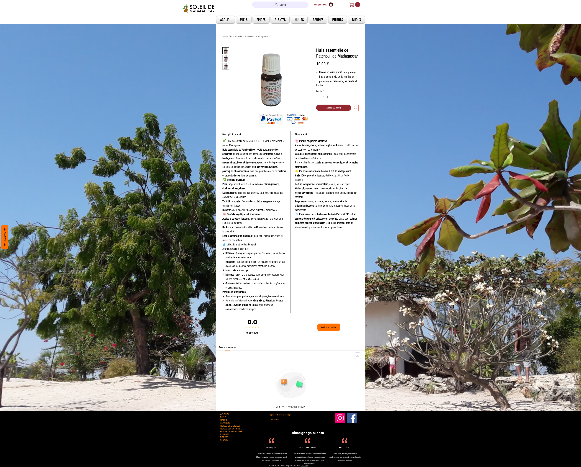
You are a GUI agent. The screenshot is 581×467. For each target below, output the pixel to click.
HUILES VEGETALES (230, 425)
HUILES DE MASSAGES (232, 431)
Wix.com (304, 466)
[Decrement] (318, 97)
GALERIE (274, 419)
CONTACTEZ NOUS (280, 415)
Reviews (5, 237)
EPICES (224, 420)
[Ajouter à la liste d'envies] (355, 108)
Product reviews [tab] (227, 347)
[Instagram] (340, 418)
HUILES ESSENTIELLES (231, 428)
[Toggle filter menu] (357, 355)
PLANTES (225, 422)
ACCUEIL (225, 414)
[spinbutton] (323, 97)
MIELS (223, 417)
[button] (355, 4)
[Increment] (328, 97)
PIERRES (224, 437)
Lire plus (319, 85)
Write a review (329, 327)
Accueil (225, 36)
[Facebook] (352, 418)
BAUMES (224, 434)
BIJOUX (224, 440)
